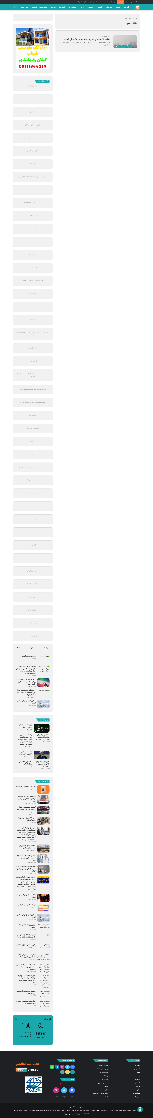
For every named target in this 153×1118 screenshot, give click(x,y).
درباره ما (137, 1097)
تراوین (32, 454)
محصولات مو (32, 99)
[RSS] (62, 1072)
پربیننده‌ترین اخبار (102, 1069)
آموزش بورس (32, 558)
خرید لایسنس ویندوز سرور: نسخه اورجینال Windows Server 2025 (32, 334)
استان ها (62, 7)
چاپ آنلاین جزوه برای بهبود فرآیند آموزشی (27, 819)
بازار (106, 1090)
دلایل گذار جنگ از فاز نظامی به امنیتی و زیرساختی (43, 764)
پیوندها (105, 1097)
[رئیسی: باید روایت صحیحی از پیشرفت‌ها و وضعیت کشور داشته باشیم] (43, 682)
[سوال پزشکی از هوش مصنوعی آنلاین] (43, 704)
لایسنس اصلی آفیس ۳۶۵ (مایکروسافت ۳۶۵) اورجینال (32, 467)
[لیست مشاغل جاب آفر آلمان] (43, 908)
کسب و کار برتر (103, 1083)
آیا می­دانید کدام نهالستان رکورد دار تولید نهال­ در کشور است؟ (26, 935)
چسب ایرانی (33, 623)
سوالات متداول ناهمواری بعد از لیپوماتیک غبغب (26, 1002)
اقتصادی (99, 7)
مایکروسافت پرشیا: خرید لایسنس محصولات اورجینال (33, 389)
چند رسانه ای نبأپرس (29, 656)
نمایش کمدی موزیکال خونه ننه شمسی (26, 787)
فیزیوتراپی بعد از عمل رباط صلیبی (27, 925)
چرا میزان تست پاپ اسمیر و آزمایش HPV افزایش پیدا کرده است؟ (26, 798)
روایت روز (105, 1079)
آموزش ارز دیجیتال (32, 610)
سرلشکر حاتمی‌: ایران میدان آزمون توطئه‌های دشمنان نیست (98, 2)
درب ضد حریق (33, 320)
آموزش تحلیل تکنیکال (32, 571)
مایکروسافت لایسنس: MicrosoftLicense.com (32, 402)
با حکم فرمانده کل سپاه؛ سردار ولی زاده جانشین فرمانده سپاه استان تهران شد (26, 692)
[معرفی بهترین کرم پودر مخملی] (43, 948)
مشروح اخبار (104, 1072)
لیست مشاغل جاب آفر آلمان (27, 905)
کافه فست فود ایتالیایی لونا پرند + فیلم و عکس (27, 846)
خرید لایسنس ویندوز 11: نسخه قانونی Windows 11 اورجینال (33, 177)
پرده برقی (33, 190)
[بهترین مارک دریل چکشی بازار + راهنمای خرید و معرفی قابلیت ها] (43, 968)
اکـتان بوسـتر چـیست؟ (32, 268)
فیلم (106, 1086)
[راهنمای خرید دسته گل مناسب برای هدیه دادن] (43, 994)
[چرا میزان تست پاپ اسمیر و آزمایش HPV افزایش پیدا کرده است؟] (43, 799)
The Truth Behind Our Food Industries (32, 281)
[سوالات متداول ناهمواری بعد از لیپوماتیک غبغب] (43, 1004)
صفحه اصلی (136, 1065)
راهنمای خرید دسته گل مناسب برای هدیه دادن (26, 992)
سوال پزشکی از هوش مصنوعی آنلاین (26, 702)
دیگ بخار (32, 112)
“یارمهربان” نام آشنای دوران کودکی (25, 762)
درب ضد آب (33, 506)
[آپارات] (72, 1072)
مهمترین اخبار (103, 1065)
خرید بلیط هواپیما (32, 493)
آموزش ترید (33, 545)
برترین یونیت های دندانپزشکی (32, 125)
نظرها (19, 648)
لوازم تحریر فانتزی (32, 255)
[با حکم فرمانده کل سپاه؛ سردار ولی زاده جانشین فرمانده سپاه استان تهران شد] (43, 693)
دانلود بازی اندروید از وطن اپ (33, 151)
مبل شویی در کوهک (33, 361)
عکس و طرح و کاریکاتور (39, 7)
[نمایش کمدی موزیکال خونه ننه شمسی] (43, 789)
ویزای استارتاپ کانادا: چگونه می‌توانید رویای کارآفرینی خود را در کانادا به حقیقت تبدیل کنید (26, 979)
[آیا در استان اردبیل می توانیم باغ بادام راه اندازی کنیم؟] (43, 957)
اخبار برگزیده (136, 1069)
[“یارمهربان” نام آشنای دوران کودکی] (24, 755)
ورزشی (82, 7)
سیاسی (118, 7)
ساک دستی (33, 532)
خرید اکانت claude (33, 216)
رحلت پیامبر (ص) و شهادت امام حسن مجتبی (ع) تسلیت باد (43, 737)
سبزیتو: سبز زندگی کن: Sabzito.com (32, 203)
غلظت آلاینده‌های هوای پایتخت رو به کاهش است (87, 39)
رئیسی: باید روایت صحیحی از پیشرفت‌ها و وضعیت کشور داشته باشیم (26, 681)
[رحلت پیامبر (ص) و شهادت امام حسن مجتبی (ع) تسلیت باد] (42, 728)
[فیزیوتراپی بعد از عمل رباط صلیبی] (43, 928)
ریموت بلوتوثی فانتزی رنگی (32, 480)
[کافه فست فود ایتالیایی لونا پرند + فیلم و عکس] (43, 848)
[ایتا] (67, 1072)
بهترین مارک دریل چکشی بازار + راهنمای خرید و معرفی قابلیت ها (26, 967)
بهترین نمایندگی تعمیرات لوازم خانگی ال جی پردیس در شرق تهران (26, 868)
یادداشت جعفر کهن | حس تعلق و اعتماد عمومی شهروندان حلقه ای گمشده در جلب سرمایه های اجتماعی (26, 670)
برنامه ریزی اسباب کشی (33, 428)
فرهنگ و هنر (72, 7)
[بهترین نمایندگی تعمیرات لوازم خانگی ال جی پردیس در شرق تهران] (43, 869)
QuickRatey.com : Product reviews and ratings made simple (33, 375)
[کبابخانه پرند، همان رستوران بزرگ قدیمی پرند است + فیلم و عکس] (43, 810)
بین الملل (109, 7)
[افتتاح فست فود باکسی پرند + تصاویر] (43, 898)
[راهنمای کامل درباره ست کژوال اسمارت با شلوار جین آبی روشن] (43, 858)
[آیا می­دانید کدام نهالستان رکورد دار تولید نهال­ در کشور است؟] (43, 938)
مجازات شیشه (32, 164)
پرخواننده (45, 648)
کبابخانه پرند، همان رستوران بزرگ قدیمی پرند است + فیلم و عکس (26, 809)
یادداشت (105, 1076)
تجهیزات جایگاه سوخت (33, 86)
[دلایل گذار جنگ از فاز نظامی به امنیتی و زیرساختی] (42, 755)
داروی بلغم (32, 441)
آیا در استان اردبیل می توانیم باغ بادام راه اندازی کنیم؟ (27, 955)
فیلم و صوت (24, 7)
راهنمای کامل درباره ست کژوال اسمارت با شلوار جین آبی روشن (26, 857)
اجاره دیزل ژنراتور (33, 348)
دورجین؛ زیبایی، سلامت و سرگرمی (32, 229)
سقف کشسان (32, 307)
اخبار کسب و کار (33, 519)
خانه (125, 7)
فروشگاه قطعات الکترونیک (33, 584)
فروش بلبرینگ (32, 415)
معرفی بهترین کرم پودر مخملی (26, 944)
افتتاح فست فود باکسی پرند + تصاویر (26, 896)
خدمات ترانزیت (33, 294)
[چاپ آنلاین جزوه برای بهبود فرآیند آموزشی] (43, 821)
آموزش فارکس (32, 597)
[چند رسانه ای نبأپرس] (43, 659)
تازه (31, 648)
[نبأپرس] (137, 7)
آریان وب (70, 1107)
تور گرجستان (33, 242)
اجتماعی (90, 7)
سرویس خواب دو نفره (32, 636)
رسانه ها (53, 7)
